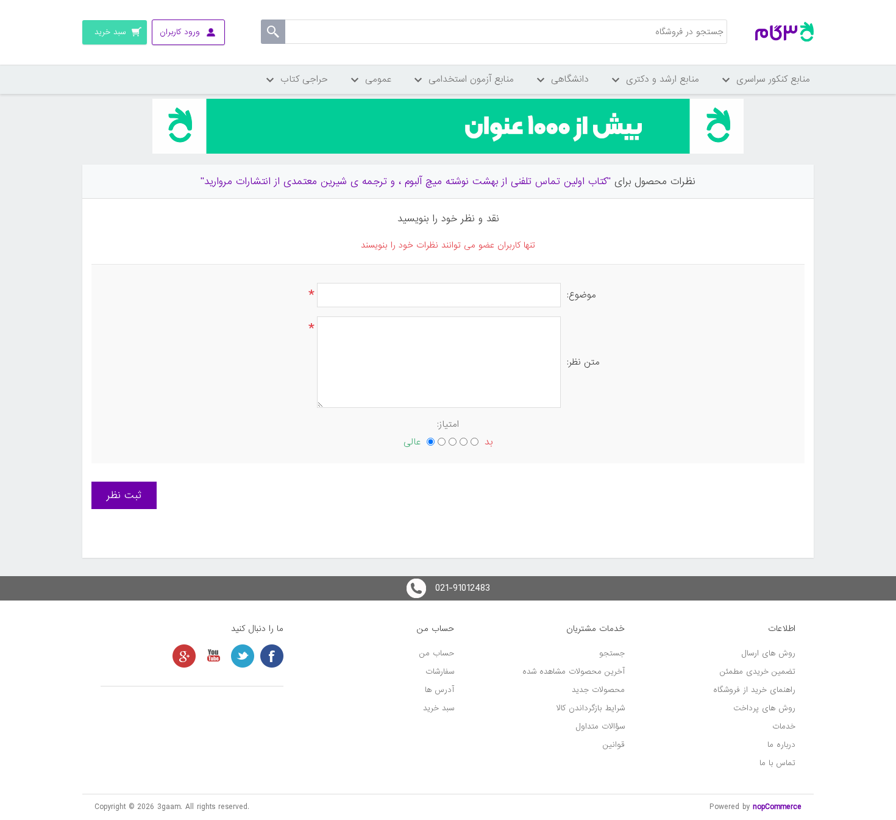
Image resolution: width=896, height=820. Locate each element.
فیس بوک (271, 656)
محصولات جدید (598, 690)
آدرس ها (439, 690)
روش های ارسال (768, 653)
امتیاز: (448, 424)
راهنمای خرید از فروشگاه (754, 690)
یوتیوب (213, 656)
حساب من (436, 653)
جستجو (612, 653)
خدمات (783, 726)
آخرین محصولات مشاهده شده (573, 671)
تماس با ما (777, 763)
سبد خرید (438, 708)
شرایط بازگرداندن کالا (590, 708)
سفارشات (439, 671)
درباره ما (781, 744)
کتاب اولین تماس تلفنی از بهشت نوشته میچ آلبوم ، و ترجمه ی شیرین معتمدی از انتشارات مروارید (405, 181)
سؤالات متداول (600, 726)
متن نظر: (583, 362)
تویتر (242, 656)
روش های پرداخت (764, 708)
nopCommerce (777, 807)
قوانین (614, 744)
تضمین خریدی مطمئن (757, 671)
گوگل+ (184, 656)
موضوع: (581, 295)
